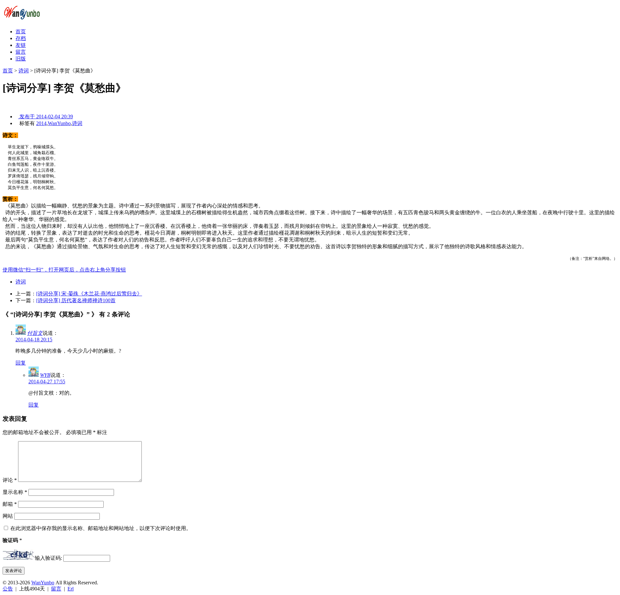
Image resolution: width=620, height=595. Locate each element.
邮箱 (10, 504)
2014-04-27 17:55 (46, 381)
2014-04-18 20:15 (34, 339)
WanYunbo (59, 123)
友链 (21, 45)
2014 (41, 123)
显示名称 (15, 492)
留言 (21, 52)
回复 (21, 363)
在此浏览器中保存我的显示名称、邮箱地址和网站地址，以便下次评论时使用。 (100, 528)
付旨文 (35, 333)
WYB (45, 375)
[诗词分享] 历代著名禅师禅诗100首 (76, 300)
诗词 (23, 70)
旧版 (21, 58)
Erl (70, 588)
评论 (10, 480)
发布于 (45, 116)
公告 (8, 588)
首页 (21, 31)
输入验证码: (48, 558)
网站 (8, 516)
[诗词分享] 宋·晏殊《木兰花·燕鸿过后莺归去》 (89, 293)
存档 (21, 38)
